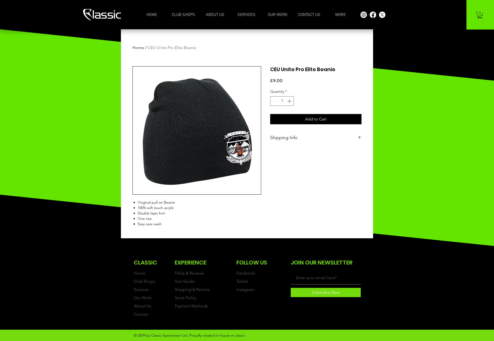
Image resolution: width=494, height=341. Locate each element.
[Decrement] (274, 101)
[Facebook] (373, 15)
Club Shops (144, 281)
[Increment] (290, 101)
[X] (382, 15)
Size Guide (185, 281)
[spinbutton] (282, 101)
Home (138, 47)
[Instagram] (363, 15)
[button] (480, 15)
